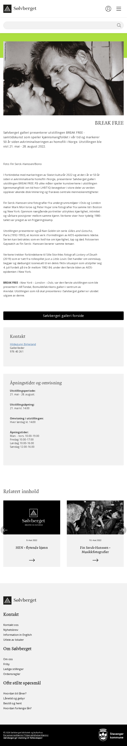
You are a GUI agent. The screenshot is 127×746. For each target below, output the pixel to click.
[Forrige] (5, 530)
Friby (6, 664)
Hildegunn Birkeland (23, 344)
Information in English (17, 635)
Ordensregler (11, 674)
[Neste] (121, 530)
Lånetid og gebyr (14, 698)
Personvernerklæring (13, 735)
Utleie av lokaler (13, 640)
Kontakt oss (11, 625)
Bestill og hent (12, 703)
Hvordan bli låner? (14, 693)
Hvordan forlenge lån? (17, 708)
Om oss (8, 659)
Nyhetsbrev (10, 630)
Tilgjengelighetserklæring (36, 735)
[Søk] (118, 25)
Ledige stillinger (13, 669)
